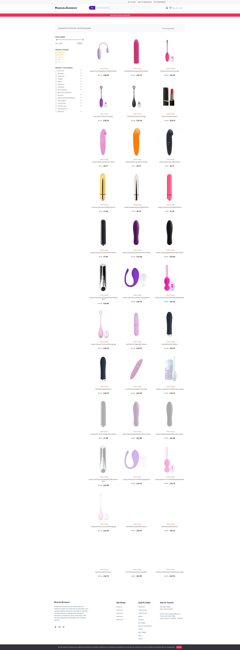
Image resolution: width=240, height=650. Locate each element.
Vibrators (141, 607)
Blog (139, 635)
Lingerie (141, 620)
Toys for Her (142, 610)
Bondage (141, 623)
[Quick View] (97, 66)
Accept (179, 647)
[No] (238, 647)
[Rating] (56, 52)
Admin (140, 639)
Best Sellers (142, 632)
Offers (140, 629)
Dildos (140, 616)
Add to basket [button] (103, 66)
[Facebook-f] (55, 627)
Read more (169, 111)
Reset (80, 43)
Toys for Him (142, 613)
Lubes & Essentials (144, 626)
